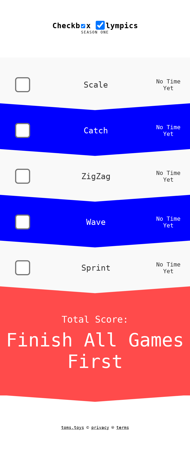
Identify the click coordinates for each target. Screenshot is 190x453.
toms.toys (72, 427)
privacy (100, 427)
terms (122, 427)
